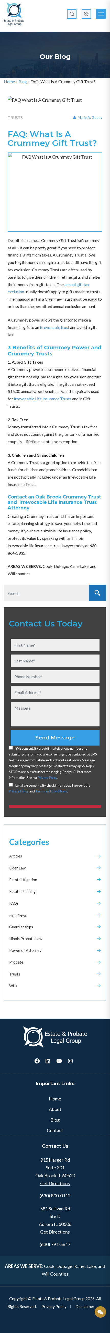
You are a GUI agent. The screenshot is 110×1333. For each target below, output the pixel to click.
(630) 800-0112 (55, 1195)
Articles (15, 856)
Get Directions (55, 1183)
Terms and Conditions (51, 791)
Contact (55, 1130)
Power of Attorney (25, 950)
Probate (16, 962)
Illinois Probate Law (25, 939)
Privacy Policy (47, 778)
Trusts (14, 974)
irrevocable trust (54, 327)
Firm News (18, 915)
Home (9, 81)
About (55, 1109)
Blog (22, 81)
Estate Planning (22, 891)
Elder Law (17, 868)
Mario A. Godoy (89, 117)
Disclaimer (84, 1306)
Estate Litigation (23, 880)
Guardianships (21, 927)
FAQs (14, 903)
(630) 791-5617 (55, 1244)
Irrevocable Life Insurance (42, 398)
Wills (13, 986)
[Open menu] (101, 14)
